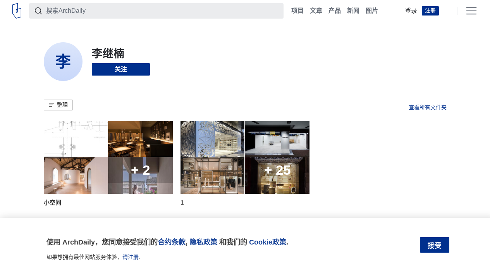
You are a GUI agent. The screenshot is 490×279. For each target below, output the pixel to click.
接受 (435, 246)
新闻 (353, 11)
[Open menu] (471, 11)
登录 (411, 11)
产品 (334, 11)
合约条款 (172, 242)
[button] (58, 105)
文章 (316, 11)
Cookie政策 (267, 242)
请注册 (130, 257)
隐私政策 (203, 242)
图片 (372, 11)
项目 (297, 11)
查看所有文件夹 (428, 107)
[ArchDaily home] (16, 11)
